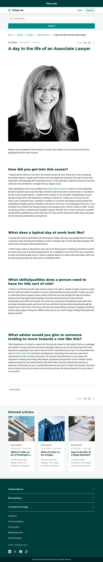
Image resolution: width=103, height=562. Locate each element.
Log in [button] (79, 10)
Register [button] (90, 10)
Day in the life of (43, 35)
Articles (20, 35)
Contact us (12, 516)
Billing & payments (15, 533)
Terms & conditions (15, 521)
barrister (53, 189)
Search (51, 26)
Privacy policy (13, 527)
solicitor (62, 189)
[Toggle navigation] (9, 10)
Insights (30, 35)
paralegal (78, 198)
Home (10, 35)
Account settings (15, 538)
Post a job (51, 3)
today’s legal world (23, 353)
